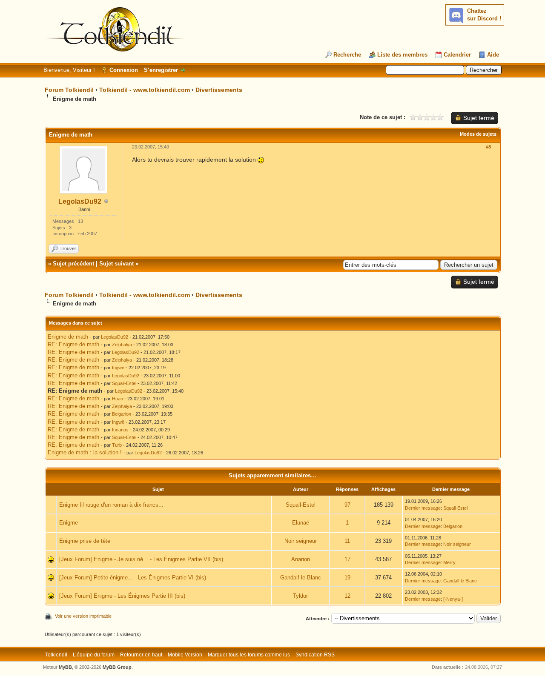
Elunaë (300, 522)
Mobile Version (185, 655)
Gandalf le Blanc (300, 577)
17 (347, 559)
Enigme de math (68, 337)
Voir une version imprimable (83, 616)
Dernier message (423, 508)
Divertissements (218, 89)
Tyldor (300, 596)
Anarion (300, 559)
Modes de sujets (478, 134)
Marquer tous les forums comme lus (249, 655)
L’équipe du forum (94, 655)
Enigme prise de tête (84, 541)
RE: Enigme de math (73, 344)
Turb (117, 445)
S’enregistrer (161, 70)
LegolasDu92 (79, 201)
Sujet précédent (73, 263)
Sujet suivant (116, 263)
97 (347, 505)
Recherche (347, 54)
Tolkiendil (56, 655)
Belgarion (121, 413)
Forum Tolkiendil (69, 89)
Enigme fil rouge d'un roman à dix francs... (111, 505)
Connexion (123, 70)
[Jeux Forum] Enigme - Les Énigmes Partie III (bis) (122, 596)
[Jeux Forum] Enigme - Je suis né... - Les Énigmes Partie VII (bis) (141, 559)
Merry (449, 562)
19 (347, 577)
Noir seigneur (300, 541)
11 (347, 541)
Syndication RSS (315, 655)
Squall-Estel (124, 383)
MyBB (65, 667)
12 (347, 596)
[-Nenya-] (453, 599)
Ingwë (118, 367)
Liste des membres (402, 54)
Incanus (120, 429)
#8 (488, 146)
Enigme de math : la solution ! (85, 452)
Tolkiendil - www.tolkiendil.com (144, 89)
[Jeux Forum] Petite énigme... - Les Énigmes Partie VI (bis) (132, 577)
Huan (117, 398)
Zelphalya (122, 344)
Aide (493, 54)
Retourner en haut (141, 655)
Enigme (68, 522)
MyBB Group (117, 667)
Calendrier (457, 54)
